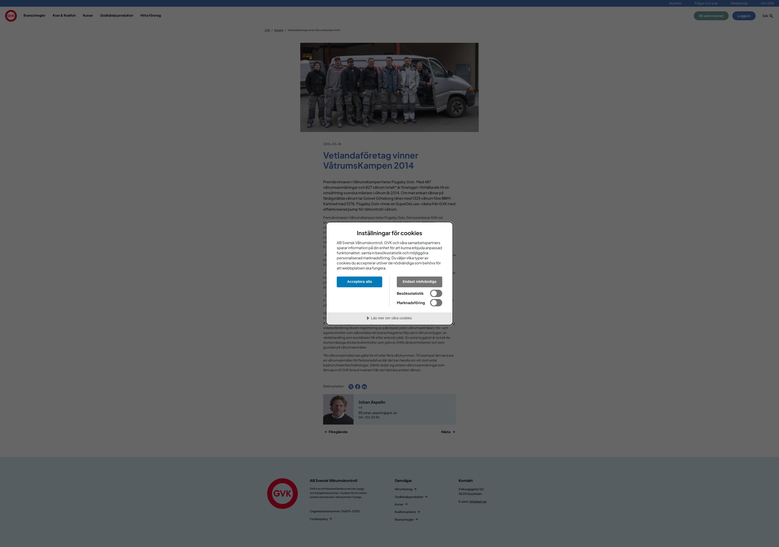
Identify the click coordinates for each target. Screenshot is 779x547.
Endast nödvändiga (419, 282)
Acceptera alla (359, 282)
